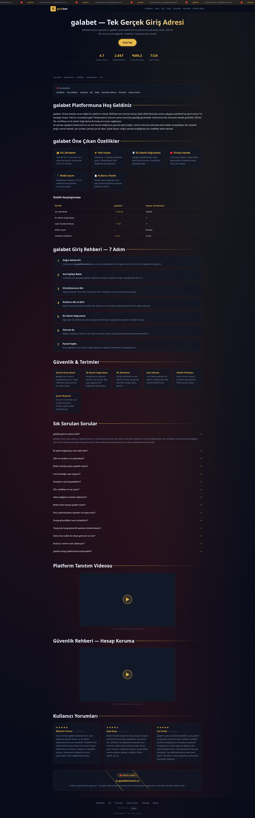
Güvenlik (177, 8)
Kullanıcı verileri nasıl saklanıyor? (127, 543)
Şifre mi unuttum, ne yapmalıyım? (127, 458)
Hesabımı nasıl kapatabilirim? (127, 481)
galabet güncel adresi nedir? (127, 434)
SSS (163, 8)
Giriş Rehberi (92, 77)
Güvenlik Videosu (109, 92)
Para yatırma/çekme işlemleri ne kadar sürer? (127, 512)
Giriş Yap (127, 42)
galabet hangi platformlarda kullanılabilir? (127, 551)
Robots (156, 803)
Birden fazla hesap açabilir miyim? (127, 504)
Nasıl (157, 8)
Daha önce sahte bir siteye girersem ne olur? (127, 535)
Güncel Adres (199, 8)
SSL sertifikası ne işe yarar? (127, 489)
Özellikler (149, 8)
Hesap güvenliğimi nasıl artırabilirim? (127, 520)
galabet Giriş (69, 77)
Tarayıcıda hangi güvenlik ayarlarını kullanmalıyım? (127, 528)
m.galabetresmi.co (127, 780)
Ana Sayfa (57, 77)
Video (168, 8)
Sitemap (145, 803)
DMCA (134, 808)
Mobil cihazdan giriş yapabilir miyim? (127, 466)
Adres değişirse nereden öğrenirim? (127, 497)
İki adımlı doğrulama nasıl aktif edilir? (127, 450)
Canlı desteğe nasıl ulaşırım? (127, 474)
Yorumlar (187, 8)
